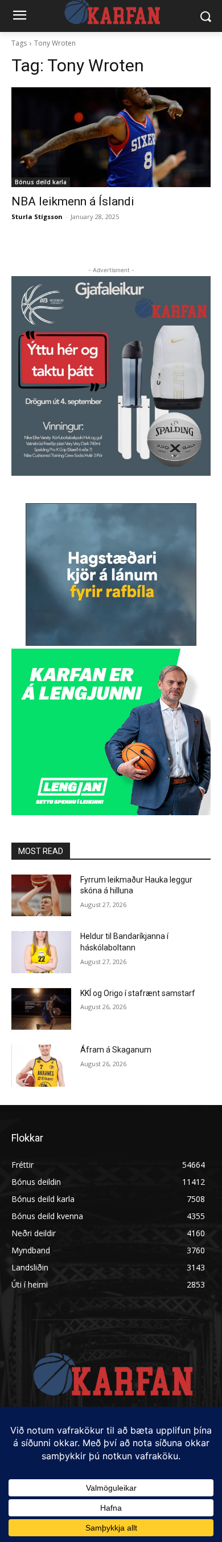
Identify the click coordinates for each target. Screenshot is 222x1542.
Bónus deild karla (41, 182)
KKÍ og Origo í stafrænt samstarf (137, 993)
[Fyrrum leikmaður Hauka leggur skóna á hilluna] (41, 896)
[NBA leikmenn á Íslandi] (111, 137)
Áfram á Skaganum (115, 1049)
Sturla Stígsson (37, 216)
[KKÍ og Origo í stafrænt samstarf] (41, 1009)
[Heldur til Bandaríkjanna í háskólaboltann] (41, 952)
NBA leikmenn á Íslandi (72, 201)
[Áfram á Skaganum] (41, 1066)
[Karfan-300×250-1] (111, 732)
